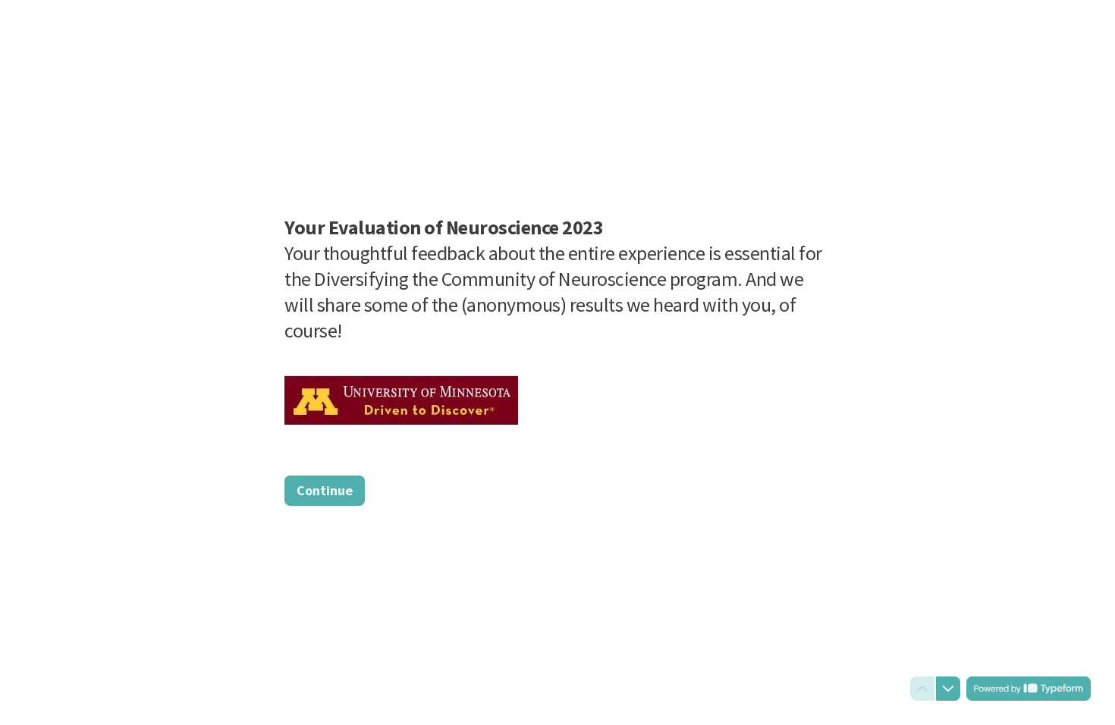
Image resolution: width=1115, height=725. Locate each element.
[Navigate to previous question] (922, 688)
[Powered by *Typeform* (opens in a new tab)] (1028, 688)
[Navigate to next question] (948, 688)
